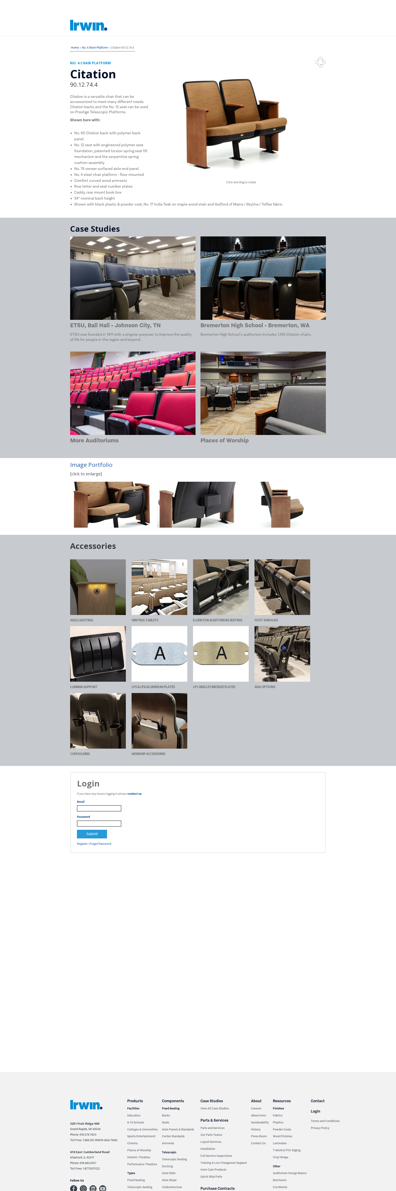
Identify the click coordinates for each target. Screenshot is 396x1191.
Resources (282, 1101)
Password (83, 816)
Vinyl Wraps (280, 1157)
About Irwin (258, 1115)
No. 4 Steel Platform (95, 47)
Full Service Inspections (216, 1155)
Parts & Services (214, 1120)
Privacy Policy (320, 1128)
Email (81, 801)
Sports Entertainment (141, 1136)
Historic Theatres (138, 1157)
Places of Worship (139, 1150)
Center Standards (173, 1136)
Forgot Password (100, 843)
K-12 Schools (135, 1122)
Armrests (168, 1143)
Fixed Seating (136, 1180)
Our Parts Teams (211, 1134)
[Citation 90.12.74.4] (111, 504)
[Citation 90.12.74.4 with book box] (197, 504)
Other (276, 1166)
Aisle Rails (169, 1173)
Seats (165, 1122)
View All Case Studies (214, 1108)
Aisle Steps (169, 1180)
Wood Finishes (282, 1136)
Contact (318, 1101)
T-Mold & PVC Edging (287, 1150)
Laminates (280, 1143)
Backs (166, 1115)
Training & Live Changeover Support (223, 1162)
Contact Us (258, 1143)
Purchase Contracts (217, 1188)
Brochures (279, 1180)
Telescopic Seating (139, 1187)
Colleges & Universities (142, 1129)
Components (173, 1101)
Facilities (133, 1108)
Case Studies (211, 1101)
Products (135, 1101)
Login (315, 1111)
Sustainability (260, 1122)
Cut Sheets (280, 1187)
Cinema (132, 1143)
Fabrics (278, 1115)
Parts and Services (212, 1128)
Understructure (172, 1187)
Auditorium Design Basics (290, 1173)
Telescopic (169, 1152)
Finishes (278, 1108)
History (255, 1129)
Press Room (259, 1136)
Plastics (278, 1122)
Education (133, 1115)
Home (75, 47)
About (256, 1101)
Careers (256, 1108)
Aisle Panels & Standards (178, 1129)
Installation (207, 1148)
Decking (167, 1166)
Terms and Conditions (325, 1121)
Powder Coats (282, 1129)
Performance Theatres (142, 1164)
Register (82, 843)
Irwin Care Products (213, 1169)
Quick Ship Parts (211, 1176)
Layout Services (210, 1141)
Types (131, 1173)
